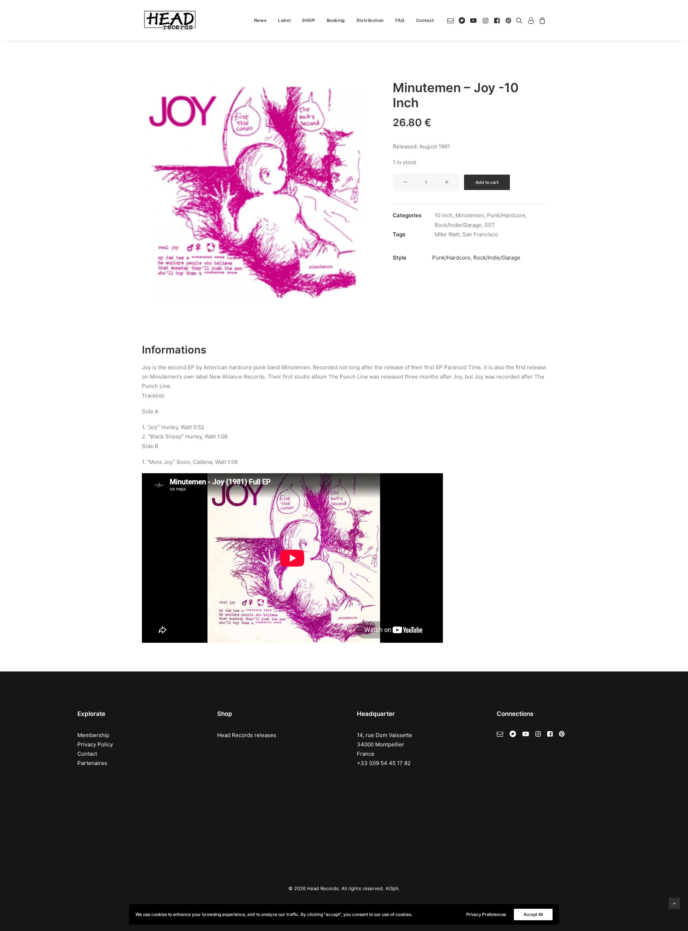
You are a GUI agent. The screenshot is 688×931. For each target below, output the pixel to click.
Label (284, 20)
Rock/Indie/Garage (458, 225)
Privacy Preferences (486, 914)
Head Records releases (246, 735)
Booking (336, 20)
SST (489, 225)
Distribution (370, 20)
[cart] (541, 20)
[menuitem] (260, 20)
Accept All (533, 914)
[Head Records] (170, 20)
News (260, 20)
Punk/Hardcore (506, 215)
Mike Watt (447, 234)
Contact (425, 20)
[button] (451, 20)
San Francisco (480, 234)
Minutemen (469, 215)
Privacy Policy (95, 744)
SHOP (308, 20)
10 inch (444, 215)
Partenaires (92, 763)
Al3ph (392, 888)
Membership (93, 735)
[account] (530, 20)
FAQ (400, 20)
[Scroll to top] (674, 902)
